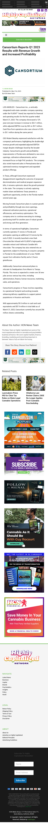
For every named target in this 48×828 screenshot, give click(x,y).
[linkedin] (46, 10)
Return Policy (6, 709)
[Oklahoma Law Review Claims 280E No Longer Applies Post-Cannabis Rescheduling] (35, 383)
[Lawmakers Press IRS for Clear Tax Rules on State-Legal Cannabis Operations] (11, 383)
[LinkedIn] (21, 352)
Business (5, 680)
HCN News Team (9, 93)
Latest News (6, 677)
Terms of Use (6, 714)
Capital (4, 682)
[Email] (35, 352)
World (4, 694)
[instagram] (42, 10)
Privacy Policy (7, 716)
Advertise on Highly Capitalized (12, 735)
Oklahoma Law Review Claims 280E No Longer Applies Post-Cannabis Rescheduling (35, 398)
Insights (5, 690)
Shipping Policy (7, 711)
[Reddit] (14, 352)
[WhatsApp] (28, 352)
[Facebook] (7, 352)
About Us (5, 733)
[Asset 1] (24, 13)
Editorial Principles (8, 737)
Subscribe (20, 780)
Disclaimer (6, 718)
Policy (4, 692)
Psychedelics (6, 687)
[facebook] (38, 10)
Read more (28, 806)
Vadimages (31, 819)
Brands (4, 685)
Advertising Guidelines (9, 740)
